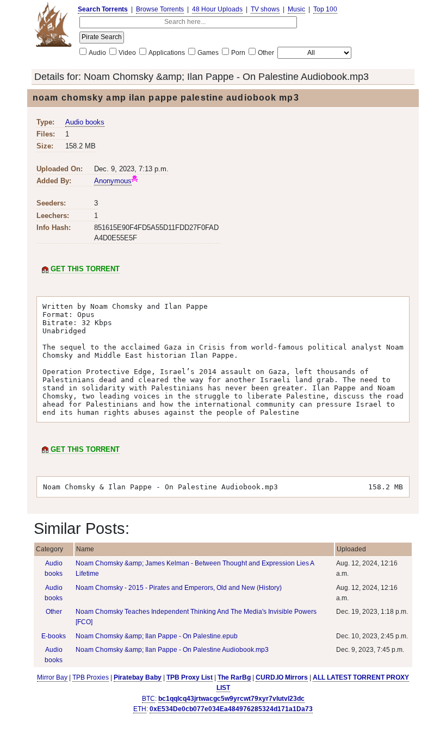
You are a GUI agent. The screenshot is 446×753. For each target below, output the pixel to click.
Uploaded (351, 549)
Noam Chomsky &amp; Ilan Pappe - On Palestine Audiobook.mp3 (226, 77)
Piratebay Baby (138, 677)
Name (85, 549)
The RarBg (234, 677)
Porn (238, 53)
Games (208, 53)
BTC (148, 698)
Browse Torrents (160, 9)
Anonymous (113, 181)
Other (266, 53)
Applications (166, 53)
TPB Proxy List (189, 677)
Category (49, 549)
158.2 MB (80, 146)
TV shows (265, 9)
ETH (139, 709)
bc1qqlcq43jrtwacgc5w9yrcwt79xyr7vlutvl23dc (231, 698)
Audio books (84, 122)
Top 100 (325, 9)
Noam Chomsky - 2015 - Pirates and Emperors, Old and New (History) (179, 588)
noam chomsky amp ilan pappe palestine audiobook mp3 (166, 97)
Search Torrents (103, 9)
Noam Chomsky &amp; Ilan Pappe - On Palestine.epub (157, 636)
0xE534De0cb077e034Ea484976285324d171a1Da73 (231, 709)
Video (127, 53)
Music (296, 9)
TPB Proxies (90, 677)
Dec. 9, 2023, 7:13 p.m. (131, 169)
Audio (97, 53)
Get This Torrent (84, 269)
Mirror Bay (52, 677)
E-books (53, 636)
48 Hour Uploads (217, 9)
